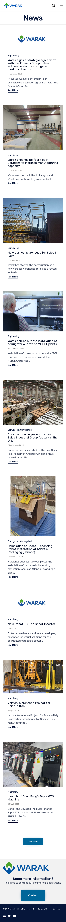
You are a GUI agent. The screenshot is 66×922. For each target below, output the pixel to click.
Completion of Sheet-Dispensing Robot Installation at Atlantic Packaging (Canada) (30, 549)
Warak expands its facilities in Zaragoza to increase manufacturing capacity (33, 163)
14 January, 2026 (15, 74)
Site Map (56, 909)
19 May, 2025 (13, 629)
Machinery (13, 155)
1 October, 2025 (14, 260)
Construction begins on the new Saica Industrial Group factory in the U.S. (33, 437)
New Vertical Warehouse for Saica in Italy (32, 254)
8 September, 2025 (16, 349)
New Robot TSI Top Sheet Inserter (31, 624)
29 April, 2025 (13, 711)
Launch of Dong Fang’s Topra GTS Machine (31, 798)
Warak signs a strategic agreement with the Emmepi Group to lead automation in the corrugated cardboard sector (32, 64)
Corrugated (13, 248)
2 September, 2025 (15, 445)
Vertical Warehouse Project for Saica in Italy (29, 704)
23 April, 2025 (13, 804)
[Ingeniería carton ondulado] (26, 873)
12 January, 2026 (15, 171)
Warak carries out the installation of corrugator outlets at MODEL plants (32, 342)
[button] (13, 91)
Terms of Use (44, 909)
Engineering (13, 55)
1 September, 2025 (15, 557)
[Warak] (13, 5)
